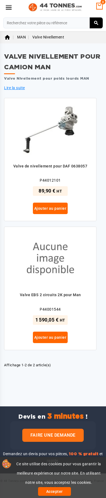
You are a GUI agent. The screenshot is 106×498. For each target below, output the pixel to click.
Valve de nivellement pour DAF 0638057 (50, 166)
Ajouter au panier (50, 208)
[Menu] (9, 7)
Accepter (54, 491)
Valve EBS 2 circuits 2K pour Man (50, 295)
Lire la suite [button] (14, 88)
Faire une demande (53, 435)
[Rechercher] (96, 22)
